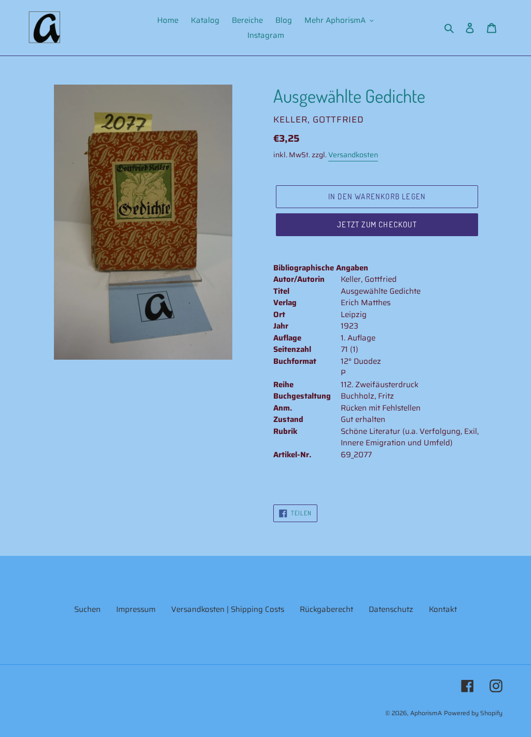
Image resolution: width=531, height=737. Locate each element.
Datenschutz (391, 609)
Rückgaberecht (326, 609)
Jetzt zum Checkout (377, 224)
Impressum (136, 609)
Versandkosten (353, 154)
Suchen (87, 609)
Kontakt (443, 609)
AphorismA (426, 713)
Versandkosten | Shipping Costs (227, 609)
